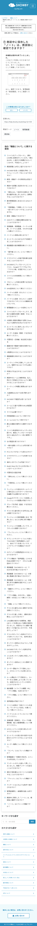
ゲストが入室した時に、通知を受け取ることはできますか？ (19, 615)
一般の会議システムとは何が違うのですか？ (19, 446)
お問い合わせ (24, 33)
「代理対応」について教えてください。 (19, 484)
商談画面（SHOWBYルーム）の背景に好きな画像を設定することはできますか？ (19, 582)
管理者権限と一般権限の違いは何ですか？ (19, 792)
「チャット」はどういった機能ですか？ (19, 780)
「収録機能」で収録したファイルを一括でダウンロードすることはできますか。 (19, 209)
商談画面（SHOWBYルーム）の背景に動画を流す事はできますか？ (19, 575)
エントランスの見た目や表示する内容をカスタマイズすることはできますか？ (19, 737)
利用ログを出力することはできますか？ (19, 372)
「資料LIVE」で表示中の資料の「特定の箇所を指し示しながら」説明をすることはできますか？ (19, 194)
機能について (13, 18)
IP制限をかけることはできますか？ (19, 352)
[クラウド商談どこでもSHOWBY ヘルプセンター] (18, 4)
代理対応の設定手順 (14, 472)
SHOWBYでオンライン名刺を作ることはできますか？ (19, 650)
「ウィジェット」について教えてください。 (19, 533)
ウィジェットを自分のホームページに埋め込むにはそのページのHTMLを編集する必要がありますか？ (19, 491)
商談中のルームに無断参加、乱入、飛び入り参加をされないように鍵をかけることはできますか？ (19, 380)
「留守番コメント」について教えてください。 (19, 253)
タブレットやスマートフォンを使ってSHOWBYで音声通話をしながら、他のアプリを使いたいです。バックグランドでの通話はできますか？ (19, 543)
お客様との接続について (10, 839)
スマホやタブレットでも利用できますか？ (19, 457)
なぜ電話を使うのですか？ (16, 441)
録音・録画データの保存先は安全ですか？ (19, 180)
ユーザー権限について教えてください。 (19, 745)
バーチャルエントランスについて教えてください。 (19, 715)
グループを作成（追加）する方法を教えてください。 (19, 505)
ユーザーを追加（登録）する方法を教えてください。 (19, 334)
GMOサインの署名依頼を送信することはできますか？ (19, 221)
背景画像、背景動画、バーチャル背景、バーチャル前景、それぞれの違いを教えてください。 (19, 228)
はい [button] (11, 110)
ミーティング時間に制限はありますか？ (19, 388)
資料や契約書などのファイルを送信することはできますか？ (19, 773)
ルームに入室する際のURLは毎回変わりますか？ (19, 407)
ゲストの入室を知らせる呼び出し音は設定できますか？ (19, 512)
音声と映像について (9, 834)
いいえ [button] (25, 110)
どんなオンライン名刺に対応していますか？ (19, 657)
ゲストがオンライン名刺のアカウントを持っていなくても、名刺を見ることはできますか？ (19, 636)
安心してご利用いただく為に (11, 877)
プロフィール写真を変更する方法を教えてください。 (19, 283)
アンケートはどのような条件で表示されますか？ (19, 786)
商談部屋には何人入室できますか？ (19, 167)
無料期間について (8, 867)
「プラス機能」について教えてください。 (19, 696)
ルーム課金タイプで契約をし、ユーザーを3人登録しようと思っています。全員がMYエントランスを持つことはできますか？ (19, 680)
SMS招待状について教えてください (19, 288)
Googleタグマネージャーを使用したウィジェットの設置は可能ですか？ (19, 499)
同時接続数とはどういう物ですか (18, 416)
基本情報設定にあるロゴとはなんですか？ (19, 202)
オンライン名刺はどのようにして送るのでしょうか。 (19, 644)
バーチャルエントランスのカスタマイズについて (16, 856)
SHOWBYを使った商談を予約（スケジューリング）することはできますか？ (19, 173)
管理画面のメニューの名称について (19, 308)
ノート (16, 129)
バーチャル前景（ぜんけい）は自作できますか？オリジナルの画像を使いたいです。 (19, 301)
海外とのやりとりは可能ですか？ (18, 462)
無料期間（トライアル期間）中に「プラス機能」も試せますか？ (18, 689)
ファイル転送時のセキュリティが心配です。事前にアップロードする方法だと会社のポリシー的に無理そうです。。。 (19, 433)
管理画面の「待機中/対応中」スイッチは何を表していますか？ (20, 758)
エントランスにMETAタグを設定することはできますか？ (19, 240)
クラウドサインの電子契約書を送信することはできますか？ (19, 259)
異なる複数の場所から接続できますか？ (19, 425)
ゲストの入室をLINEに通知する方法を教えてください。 (19, 609)
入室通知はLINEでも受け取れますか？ (19, 394)
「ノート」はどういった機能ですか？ (18, 805)
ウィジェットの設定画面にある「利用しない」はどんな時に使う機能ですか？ (19, 519)
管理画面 (25, 129)
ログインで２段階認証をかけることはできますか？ (19, 553)
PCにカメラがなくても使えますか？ (19, 452)
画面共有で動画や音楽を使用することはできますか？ (19, 347)
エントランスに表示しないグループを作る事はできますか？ (19, 328)
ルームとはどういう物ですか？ (18, 420)
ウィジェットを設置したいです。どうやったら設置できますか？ (19, 527)
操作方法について (8, 850)
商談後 (7, 134)
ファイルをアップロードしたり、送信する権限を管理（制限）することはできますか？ (19, 314)
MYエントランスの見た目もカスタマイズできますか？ (19, 730)
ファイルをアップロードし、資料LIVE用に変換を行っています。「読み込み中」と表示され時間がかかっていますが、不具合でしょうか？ (20, 159)
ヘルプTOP (4, 18)
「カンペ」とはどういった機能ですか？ (19, 752)
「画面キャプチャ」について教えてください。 (19, 590)
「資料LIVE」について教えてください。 (19, 478)
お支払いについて (8, 872)
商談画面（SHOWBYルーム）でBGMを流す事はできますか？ (18, 568)
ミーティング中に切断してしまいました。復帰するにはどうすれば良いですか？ (19, 365)
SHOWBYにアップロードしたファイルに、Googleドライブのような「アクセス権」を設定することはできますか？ (19, 268)
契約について (7, 862)
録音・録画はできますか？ (16, 216)
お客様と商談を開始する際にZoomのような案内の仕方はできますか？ (19, 321)
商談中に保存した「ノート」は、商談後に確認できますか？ (19, 799)
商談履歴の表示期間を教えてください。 (19, 246)
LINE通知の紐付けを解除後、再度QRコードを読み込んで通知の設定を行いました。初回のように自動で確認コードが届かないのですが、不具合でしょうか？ (20, 625)
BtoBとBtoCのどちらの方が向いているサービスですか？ (19, 467)
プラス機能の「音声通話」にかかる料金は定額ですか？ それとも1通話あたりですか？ (19, 561)
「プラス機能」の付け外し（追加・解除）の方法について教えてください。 (19, 597)
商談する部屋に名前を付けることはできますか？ (19, 187)
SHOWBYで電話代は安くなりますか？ (19, 400)
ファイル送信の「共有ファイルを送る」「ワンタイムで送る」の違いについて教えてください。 (19, 707)
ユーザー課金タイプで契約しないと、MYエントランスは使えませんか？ (19, 671)
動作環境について (8, 883)
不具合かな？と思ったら (10, 888)
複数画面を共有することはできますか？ (19, 357)
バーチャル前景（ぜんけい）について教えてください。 (19, 294)
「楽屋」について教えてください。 (19, 604)
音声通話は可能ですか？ (15, 701)
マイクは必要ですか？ (15, 412)
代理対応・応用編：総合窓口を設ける (19, 341)
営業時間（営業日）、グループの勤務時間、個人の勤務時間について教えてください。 (19, 722)
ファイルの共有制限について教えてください (19, 277)
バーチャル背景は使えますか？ (18, 235)
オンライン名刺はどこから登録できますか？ (19, 663)
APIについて (6, 893)
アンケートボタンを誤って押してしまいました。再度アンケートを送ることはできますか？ (19, 765)
